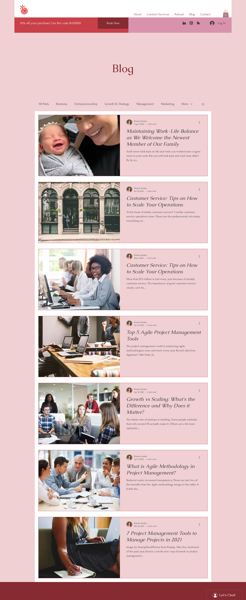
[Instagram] (191, 23)
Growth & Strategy (117, 104)
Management (145, 104)
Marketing (167, 104)
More (185, 104)
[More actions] (200, 122)
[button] (226, 13)
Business (61, 104)
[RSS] (198, 23)
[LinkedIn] (184, 23)
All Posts (43, 104)
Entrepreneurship (85, 104)
